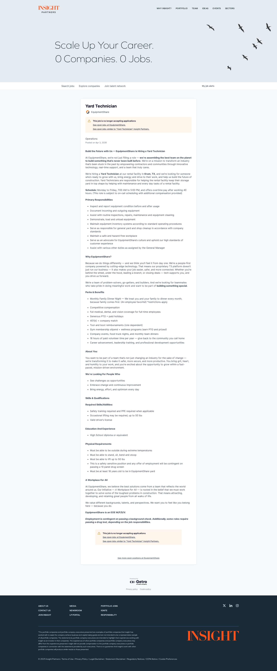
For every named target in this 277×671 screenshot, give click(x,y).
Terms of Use (68, 659)
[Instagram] (237, 605)
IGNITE (104, 610)
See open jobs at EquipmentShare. (109, 125)
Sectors (229, 8)
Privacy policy (132, 589)
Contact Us (44, 610)
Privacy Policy (81, 659)
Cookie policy (145, 589)
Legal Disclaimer (97, 659)
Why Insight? (164, 8)
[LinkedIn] (230, 605)
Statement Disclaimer (116, 659)
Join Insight (44, 615)
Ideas (205, 8)
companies (89, 86)
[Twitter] (224, 605)
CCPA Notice (152, 659)
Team (195, 8)
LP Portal (75, 615)
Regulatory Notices (136, 659)
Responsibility (109, 615)
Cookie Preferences (168, 659)
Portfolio (182, 8)
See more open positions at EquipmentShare (138, 558)
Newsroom (76, 610)
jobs (67, 86)
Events (217, 8)
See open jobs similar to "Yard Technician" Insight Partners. (121, 129)
